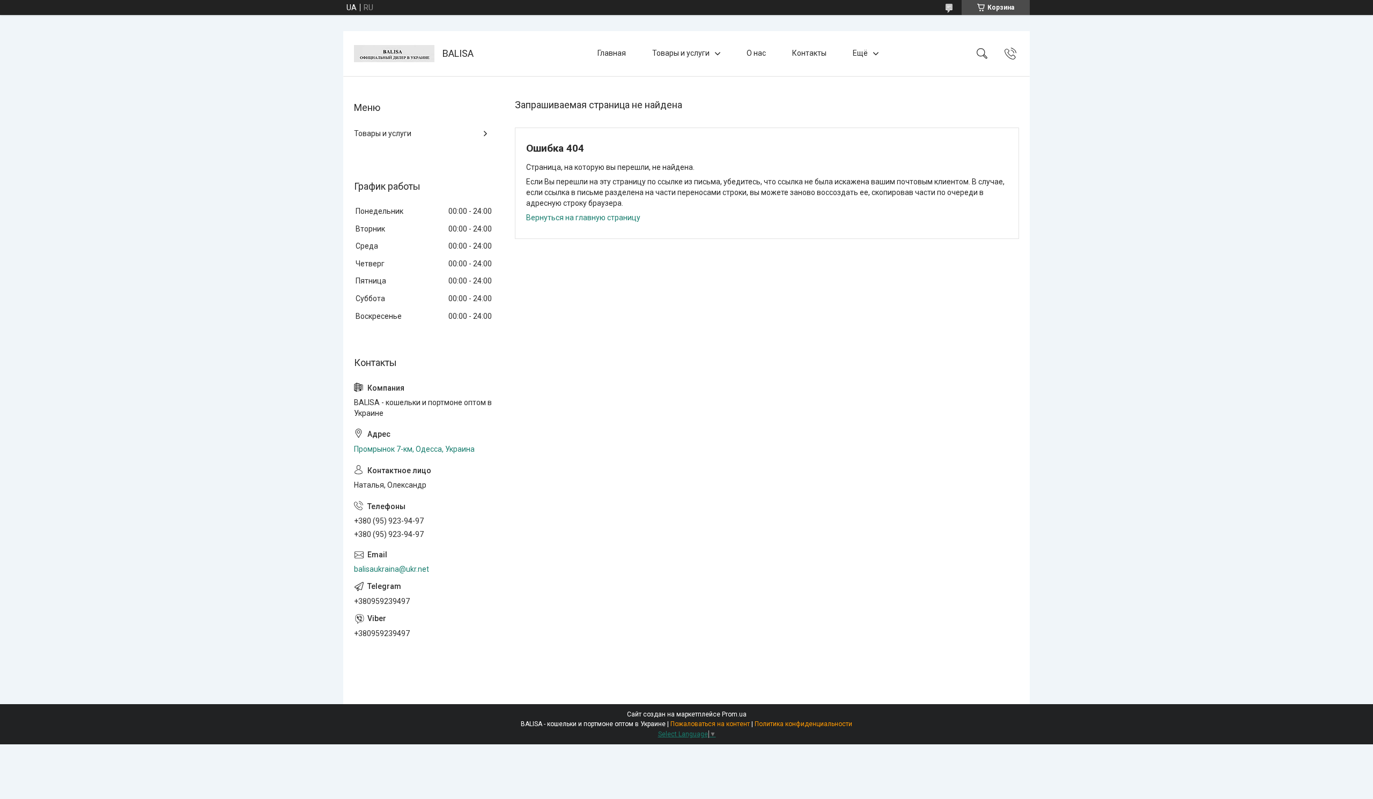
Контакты (809, 53)
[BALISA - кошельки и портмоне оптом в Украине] (394, 53)
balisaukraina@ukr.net (391, 569)
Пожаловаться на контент (710, 724)
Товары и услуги (681, 53)
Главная (611, 53)
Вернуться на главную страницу (583, 217)
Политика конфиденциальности (803, 724)
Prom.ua (734, 714)
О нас (756, 53)
